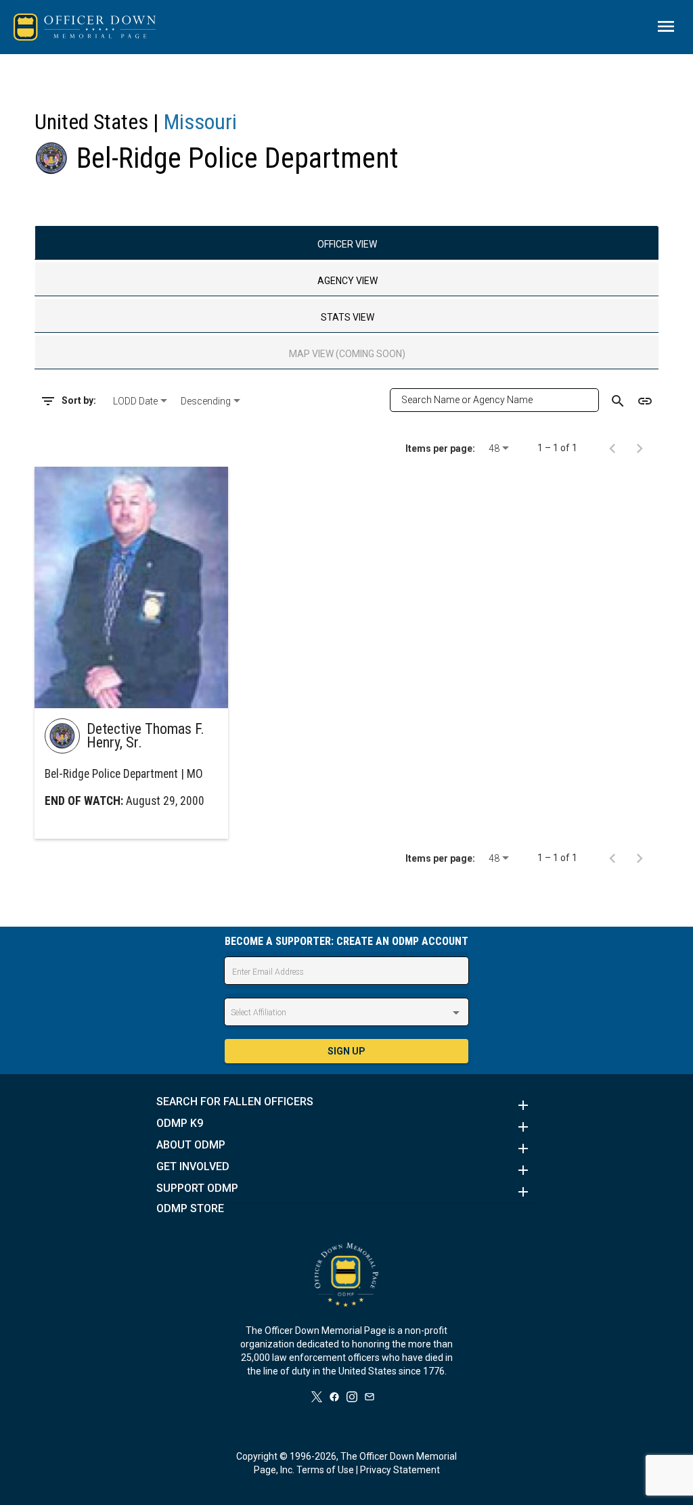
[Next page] (639, 447)
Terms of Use (325, 1469)
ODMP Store (190, 1208)
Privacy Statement (400, 1469)
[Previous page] (612, 447)
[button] (346, 1105)
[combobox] (141, 401)
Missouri (200, 122)
